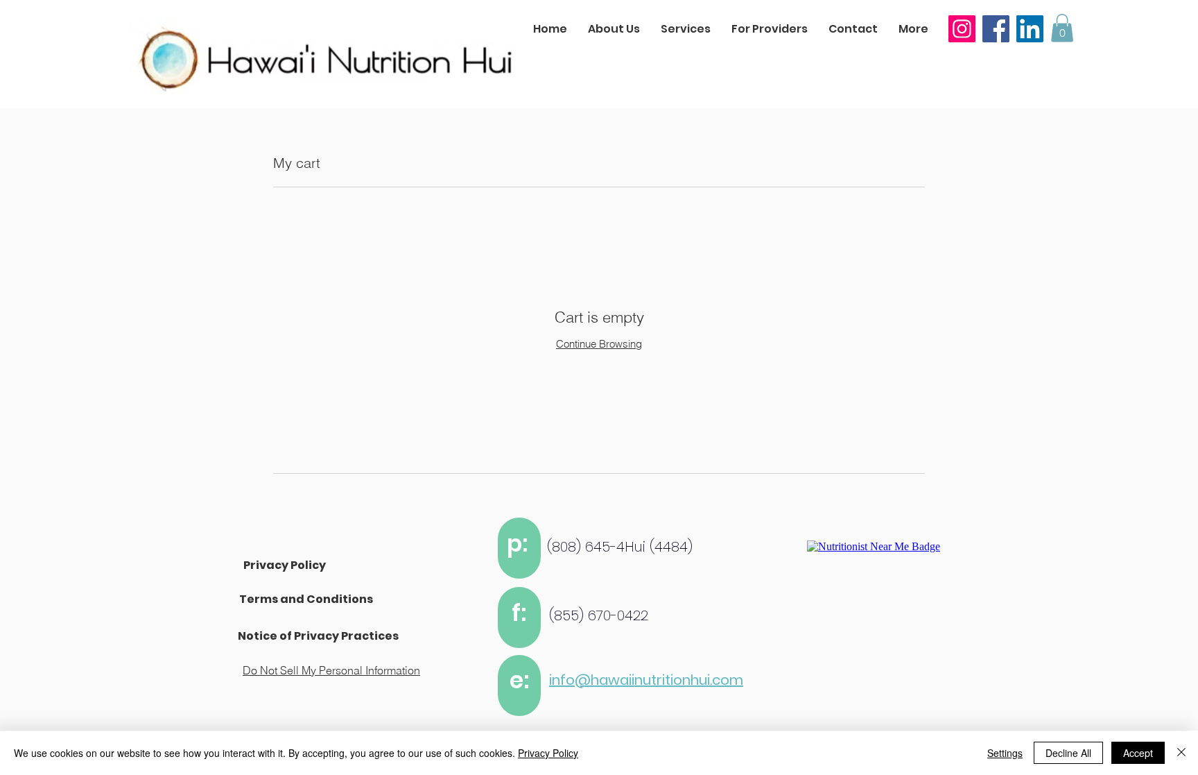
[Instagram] (961, 28)
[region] (519, 548)
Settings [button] (1005, 753)
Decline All (1068, 753)
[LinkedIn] (1029, 28)
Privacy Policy (548, 753)
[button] (1062, 28)
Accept (1138, 753)
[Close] (1181, 753)
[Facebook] (995, 28)
